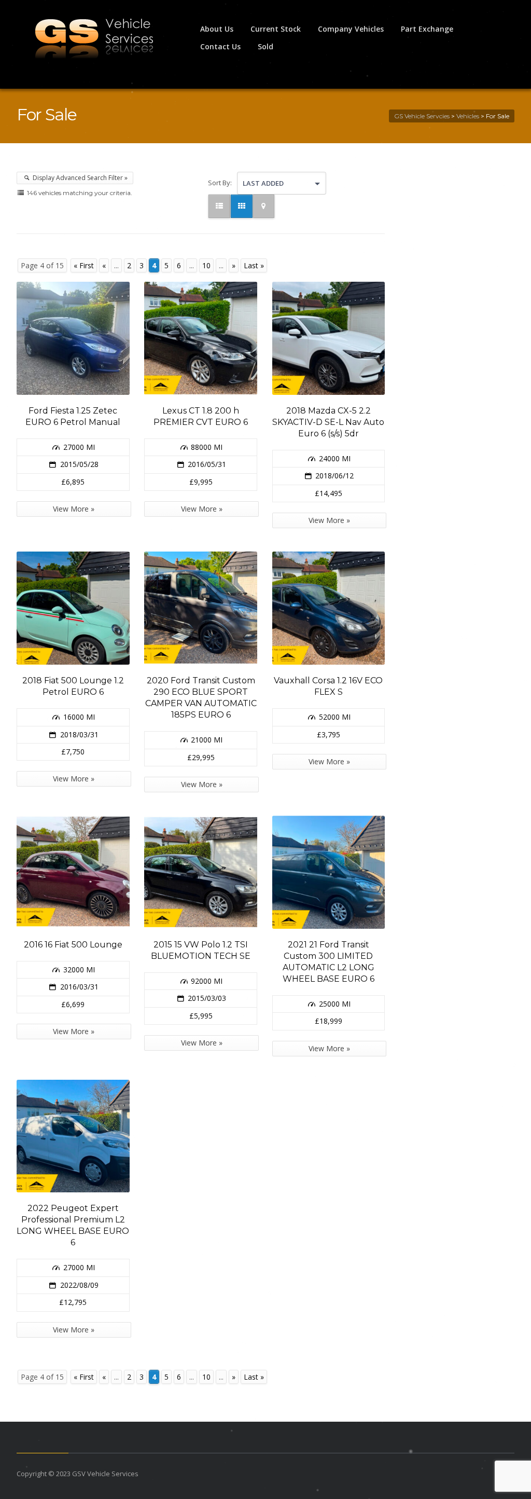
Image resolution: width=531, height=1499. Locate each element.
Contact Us (220, 46)
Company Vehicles (351, 29)
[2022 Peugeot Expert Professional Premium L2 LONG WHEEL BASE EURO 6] (73, 1136)
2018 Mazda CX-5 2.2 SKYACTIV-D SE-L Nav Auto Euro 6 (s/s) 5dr (328, 422)
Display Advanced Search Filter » (79, 177)
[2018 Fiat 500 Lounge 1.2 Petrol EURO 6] (73, 608)
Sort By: (220, 182)
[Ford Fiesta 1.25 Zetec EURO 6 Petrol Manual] (73, 338)
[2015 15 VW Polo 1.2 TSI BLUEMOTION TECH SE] (200, 872)
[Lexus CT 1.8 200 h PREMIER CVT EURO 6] (200, 338)
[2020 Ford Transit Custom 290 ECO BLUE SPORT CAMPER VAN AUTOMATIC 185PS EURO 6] (200, 608)
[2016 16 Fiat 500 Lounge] (73, 872)
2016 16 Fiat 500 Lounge (73, 945)
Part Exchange (427, 29)
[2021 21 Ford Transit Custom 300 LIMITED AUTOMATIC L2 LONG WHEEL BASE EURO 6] (328, 872)
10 (206, 265)
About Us (216, 29)
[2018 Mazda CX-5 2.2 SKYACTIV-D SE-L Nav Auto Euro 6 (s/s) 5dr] (328, 338)
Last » (254, 265)
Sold (265, 46)
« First (84, 265)
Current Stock (275, 29)
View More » (73, 509)
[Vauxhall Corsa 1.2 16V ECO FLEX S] (328, 608)
